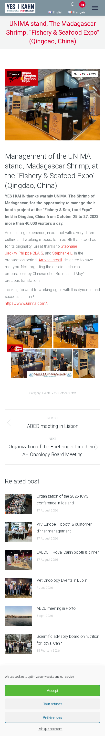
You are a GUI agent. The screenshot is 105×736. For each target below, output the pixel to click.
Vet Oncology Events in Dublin (62, 580)
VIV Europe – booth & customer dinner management (64, 527)
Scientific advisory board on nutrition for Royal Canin (68, 640)
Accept (52, 690)
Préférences (52, 717)
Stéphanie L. (62, 253)
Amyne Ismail (50, 260)
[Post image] (18, 504)
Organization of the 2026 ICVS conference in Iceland (62, 499)
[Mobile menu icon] (95, 8)
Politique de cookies (50, 729)
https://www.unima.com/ (26, 303)
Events (14, 74)
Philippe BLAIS (31, 253)
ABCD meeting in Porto (56, 608)
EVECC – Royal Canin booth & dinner (68, 552)
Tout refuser (52, 704)
